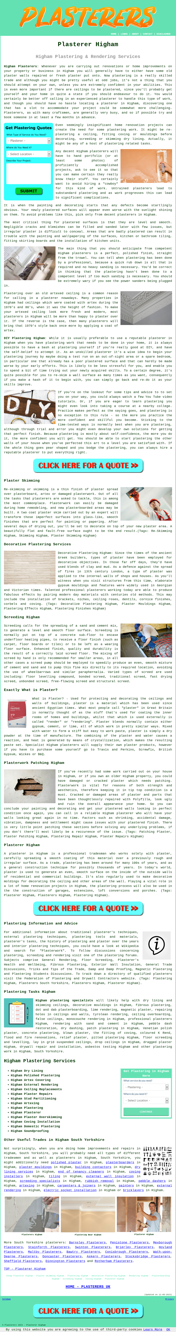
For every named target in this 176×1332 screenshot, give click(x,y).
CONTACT (147, 34)
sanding (117, 276)
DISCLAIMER (163, 34)
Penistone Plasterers (129, 1242)
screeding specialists (40, 1181)
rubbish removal (99, 1181)
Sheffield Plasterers (23, 1261)
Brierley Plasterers (134, 1247)
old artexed (52, 293)
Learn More (152, 1329)
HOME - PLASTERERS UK (88, 1287)
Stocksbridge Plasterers (147, 1256)
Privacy (169, 1299)
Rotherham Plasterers (114, 1261)
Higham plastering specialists (64, 1000)
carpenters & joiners (76, 1185)
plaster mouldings (35, 1167)
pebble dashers (152, 1181)
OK (168, 1329)
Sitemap (6, 1299)
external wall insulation (110, 1176)
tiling (54, 1176)
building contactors (93, 1167)
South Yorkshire (48, 1051)
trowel (81, 258)
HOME (113, 34)
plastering (88, 193)
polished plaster (66, 1162)
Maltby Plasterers (45, 1252)
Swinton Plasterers (93, 1247)
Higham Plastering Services (39, 1061)
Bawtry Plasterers (83, 1252)
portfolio (93, 156)
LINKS (124, 34)
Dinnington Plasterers (65, 1261)
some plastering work (116, 129)
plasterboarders (120, 1162)
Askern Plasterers (103, 1256)
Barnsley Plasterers (87, 1242)
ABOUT (135, 34)
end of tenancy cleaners (81, 1171)
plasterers (98, 321)
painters (126, 1185)
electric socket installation (70, 1190)
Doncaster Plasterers (62, 1256)
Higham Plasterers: (21, 66)
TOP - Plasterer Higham (25, 1269)
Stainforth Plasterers (48, 1247)
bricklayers (133, 1190)
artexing (26, 1185)
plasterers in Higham (136, 214)
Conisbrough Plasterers (126, 1252)
